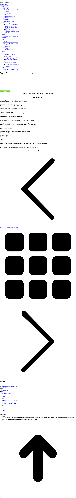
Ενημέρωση (3, 397)
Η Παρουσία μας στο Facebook (4, 390)
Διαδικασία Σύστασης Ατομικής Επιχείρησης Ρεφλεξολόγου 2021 (8, 386)
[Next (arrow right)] (1, 497)
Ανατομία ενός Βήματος (5, 404)
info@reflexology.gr (6, 5)
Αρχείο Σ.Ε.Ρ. (3, 396)
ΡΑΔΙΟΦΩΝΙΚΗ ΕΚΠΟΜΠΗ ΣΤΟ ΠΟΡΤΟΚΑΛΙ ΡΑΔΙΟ (9, 400)
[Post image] (2, 385)
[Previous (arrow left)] (0, 497)
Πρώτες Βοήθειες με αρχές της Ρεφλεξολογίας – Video (9, 403)
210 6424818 (2, 5)
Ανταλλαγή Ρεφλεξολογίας (3, 387)
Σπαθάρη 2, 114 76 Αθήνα (3, 4)
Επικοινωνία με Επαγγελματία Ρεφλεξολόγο (5, 393)
